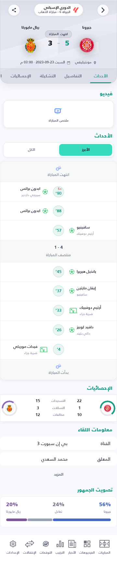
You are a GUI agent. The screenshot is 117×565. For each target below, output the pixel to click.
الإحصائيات (21, 76)
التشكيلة (48, 76)
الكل (31, 150)
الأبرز (86, 150)
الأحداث (101, 76)
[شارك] (14, 10)
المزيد (58, 475)
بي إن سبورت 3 (52, 443)
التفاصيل (73, 76)
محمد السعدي (54, 458)
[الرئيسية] (103, 10)
